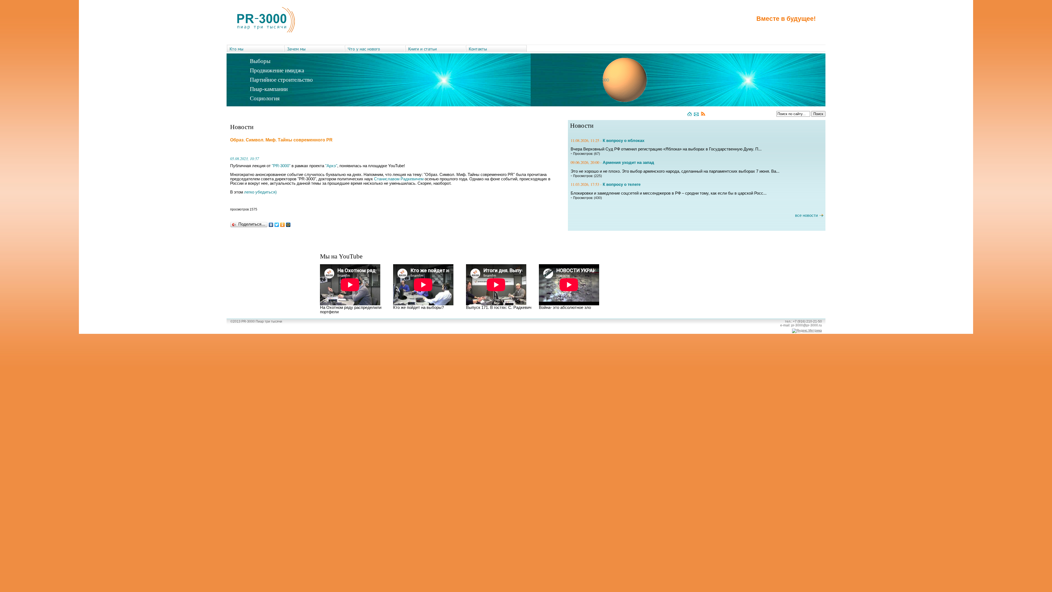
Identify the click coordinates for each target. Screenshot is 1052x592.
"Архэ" (331, 166)
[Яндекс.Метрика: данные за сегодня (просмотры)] (807, 331)
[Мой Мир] (288, 224)
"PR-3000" (281, 166)
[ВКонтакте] (271, 224)
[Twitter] (277, 224)
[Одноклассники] (282, 224)
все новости (806, 215)
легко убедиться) (260, 192)
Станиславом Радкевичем (399, 179)
